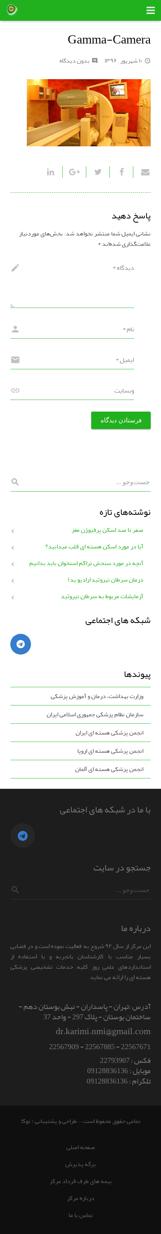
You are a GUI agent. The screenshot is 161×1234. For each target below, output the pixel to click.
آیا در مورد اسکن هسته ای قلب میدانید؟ (94, 546)
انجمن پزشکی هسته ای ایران (109, 733)
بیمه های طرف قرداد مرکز (81, 1181)
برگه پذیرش (80, 1164)
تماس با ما (81, 1215)
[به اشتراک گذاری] (121, 172)
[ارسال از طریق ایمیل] (142, 172)
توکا (26, 1121)
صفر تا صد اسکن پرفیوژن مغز (107, 530)
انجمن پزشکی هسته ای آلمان (109, 769)
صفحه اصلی (80, 1147)
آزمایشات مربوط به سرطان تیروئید (102, 596)
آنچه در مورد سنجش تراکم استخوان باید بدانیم (86, 563)
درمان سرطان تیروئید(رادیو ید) (105, 580)
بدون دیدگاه (74, 61)
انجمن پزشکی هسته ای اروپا (110, 751)
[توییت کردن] (97, 172)
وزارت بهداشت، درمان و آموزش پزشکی (97, 696)
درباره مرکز (80, 1198)
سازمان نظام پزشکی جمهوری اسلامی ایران (95, 714)
